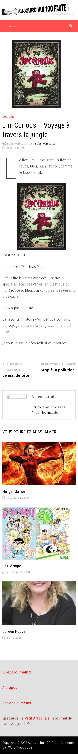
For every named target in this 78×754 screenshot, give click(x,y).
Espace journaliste (17, 672)
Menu (13, 26)
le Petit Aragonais (34, 718)
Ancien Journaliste (44, 143)
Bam (32, 747)
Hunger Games (14, 491)
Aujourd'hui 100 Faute (43, 743)
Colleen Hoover (14, 631)
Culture (8, 116)
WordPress (16, 747)
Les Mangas (12, 566)
